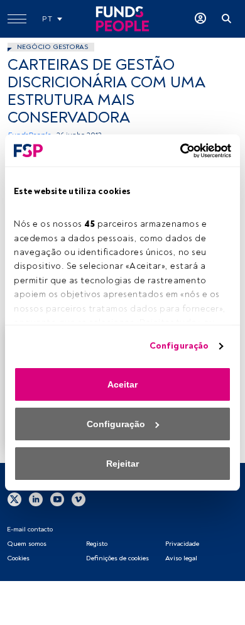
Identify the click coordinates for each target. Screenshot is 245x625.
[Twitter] (14, 499)
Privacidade (182, 544)
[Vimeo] (78, 499)
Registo (96, 544)
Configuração (179, 345)
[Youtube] (57, 499)
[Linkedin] (36, 499)
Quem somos (26, 544)
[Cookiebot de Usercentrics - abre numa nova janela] (176, 150)
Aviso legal (181, 558)
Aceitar (122, 384)
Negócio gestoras (52, 47)
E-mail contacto (30, 529)
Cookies (18, 558)
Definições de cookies (117, 558)
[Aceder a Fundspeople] (200, 18)
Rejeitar (122, 464)
